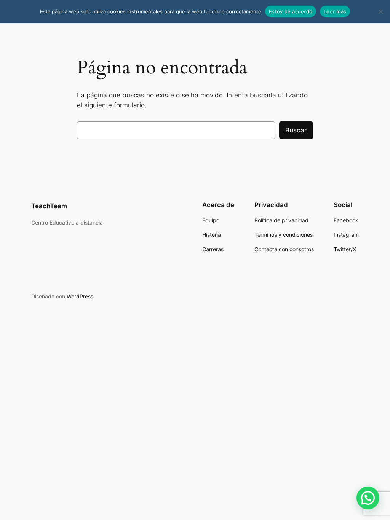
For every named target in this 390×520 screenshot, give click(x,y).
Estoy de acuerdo (290, 11)
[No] (380, 11)
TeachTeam (49, 206)
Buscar (296, 130)
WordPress (80, 296)
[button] (367, 498)
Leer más (335, 11)
